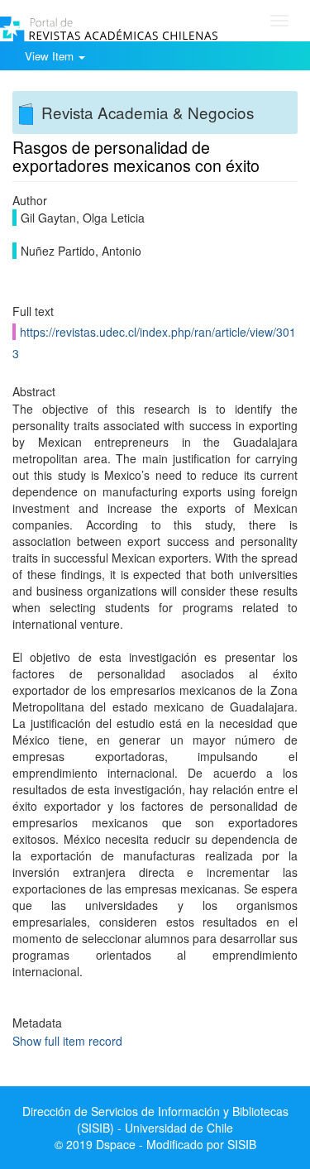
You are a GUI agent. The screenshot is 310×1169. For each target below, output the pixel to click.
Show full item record (67, 1040)
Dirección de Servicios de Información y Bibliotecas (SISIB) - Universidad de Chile (155, 1119)
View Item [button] (51, 56)
